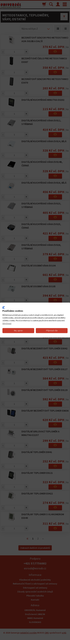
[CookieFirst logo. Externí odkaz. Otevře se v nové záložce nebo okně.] (3, 307)
